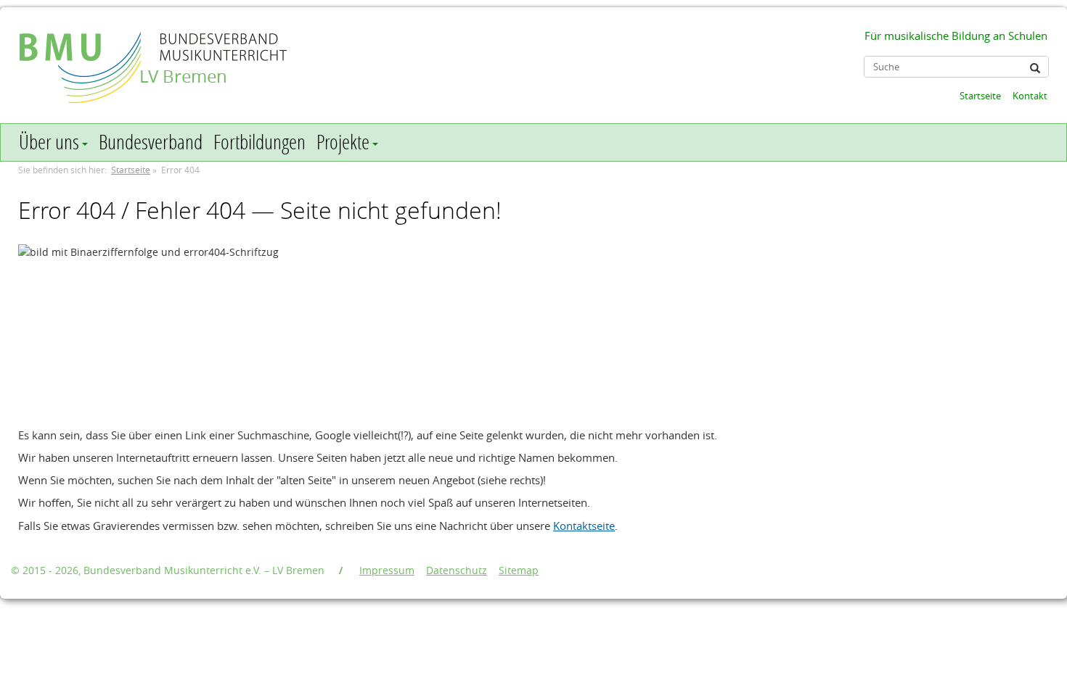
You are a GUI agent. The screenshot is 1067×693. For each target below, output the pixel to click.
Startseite (980, 95)
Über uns (49, 141)
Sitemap (519, 570)
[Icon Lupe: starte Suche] (1035, 68)
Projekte (342, 141)
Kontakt (1030, 95)
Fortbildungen (259, 141)
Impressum (386, 570)
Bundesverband (151, 141)
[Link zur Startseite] (81, 53)
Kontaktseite (584, 525)
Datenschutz (456, 570)
